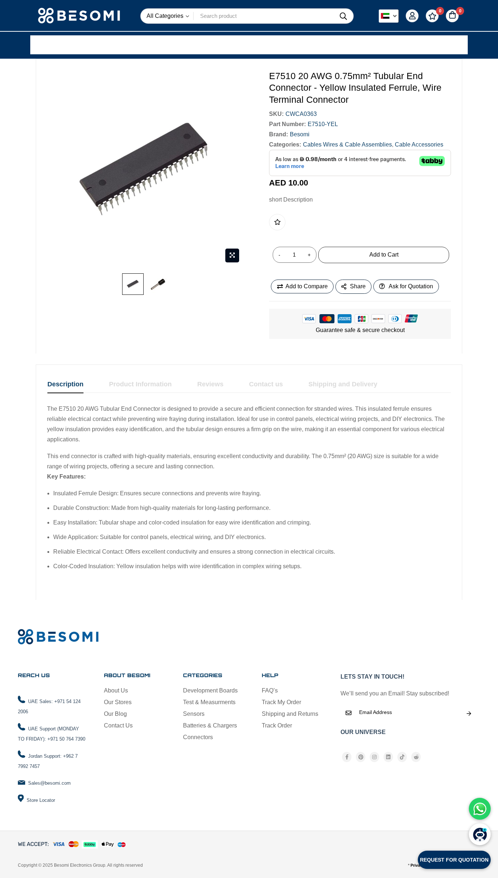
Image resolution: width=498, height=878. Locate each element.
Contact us (266, 384)
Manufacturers (126, 44)
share (358, 286)
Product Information (140, 384)
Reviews (210, 384)
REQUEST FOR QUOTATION (454, 860)
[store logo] (80, 16)
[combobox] (264, 16)
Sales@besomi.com (49, 783)
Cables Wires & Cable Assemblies (347, 144)
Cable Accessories (419, 144)
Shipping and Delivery (342, 384)
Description (65, 384)
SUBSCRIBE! (468, 713)
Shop (53, 44)
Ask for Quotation (411, 286)
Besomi (300, 134)
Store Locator (41, 800)
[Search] (343, 16)
